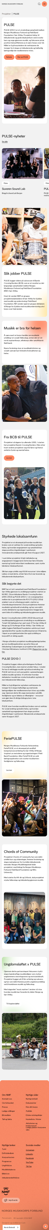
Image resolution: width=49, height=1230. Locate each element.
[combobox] (11, 1227)
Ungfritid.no (7, 1165)
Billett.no (5, 1173)
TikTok (29, 1166)
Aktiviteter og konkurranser (31, 1124)
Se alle (5, 141)
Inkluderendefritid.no (10, 1178)
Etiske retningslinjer (34, 1115)
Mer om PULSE (23, 57)
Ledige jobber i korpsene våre (36, 1128)
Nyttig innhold (32, 1099)
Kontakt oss (7, 1099)
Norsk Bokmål (9, 1227)
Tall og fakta (7, 1119)
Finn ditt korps (32, 1107)
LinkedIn (29, 1154)
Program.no (6, 1161)
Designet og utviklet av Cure (13, 1223)
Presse (5, 1107)
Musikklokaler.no (8, 1169)
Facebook (30, 1158)
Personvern (6, 1218)
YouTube (29, 1162)
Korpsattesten (8, 1157)
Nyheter (9, 57)
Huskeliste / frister (33, 1119)
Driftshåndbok (8, 1153)
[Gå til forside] (6, 1191)
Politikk (29, 1111)
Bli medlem (6, 1115)
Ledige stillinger (8, 1111)
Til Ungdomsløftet (12, 1004)
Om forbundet (8, 1103)
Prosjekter (6, 14)
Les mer (9, 458)
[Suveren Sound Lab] (22, 171)
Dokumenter (31, 1103)
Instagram (30, 1150)
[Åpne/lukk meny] (44, 4)
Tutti (4, 1149)
